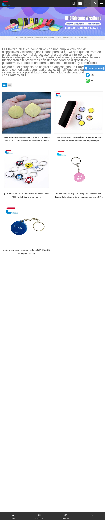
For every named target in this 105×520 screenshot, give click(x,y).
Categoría (29, 38)
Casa (21, 38)
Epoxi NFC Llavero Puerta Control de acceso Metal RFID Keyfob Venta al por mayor (26, 195)
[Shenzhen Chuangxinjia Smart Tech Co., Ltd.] (6, 3)
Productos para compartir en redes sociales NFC (54, 38)
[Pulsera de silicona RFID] (52, 21)
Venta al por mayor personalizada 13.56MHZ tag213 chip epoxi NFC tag (26, 251)
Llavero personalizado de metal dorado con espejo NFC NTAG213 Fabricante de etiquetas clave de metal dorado (26, 139)
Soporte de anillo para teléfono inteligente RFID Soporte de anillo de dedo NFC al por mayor (78, 139)
